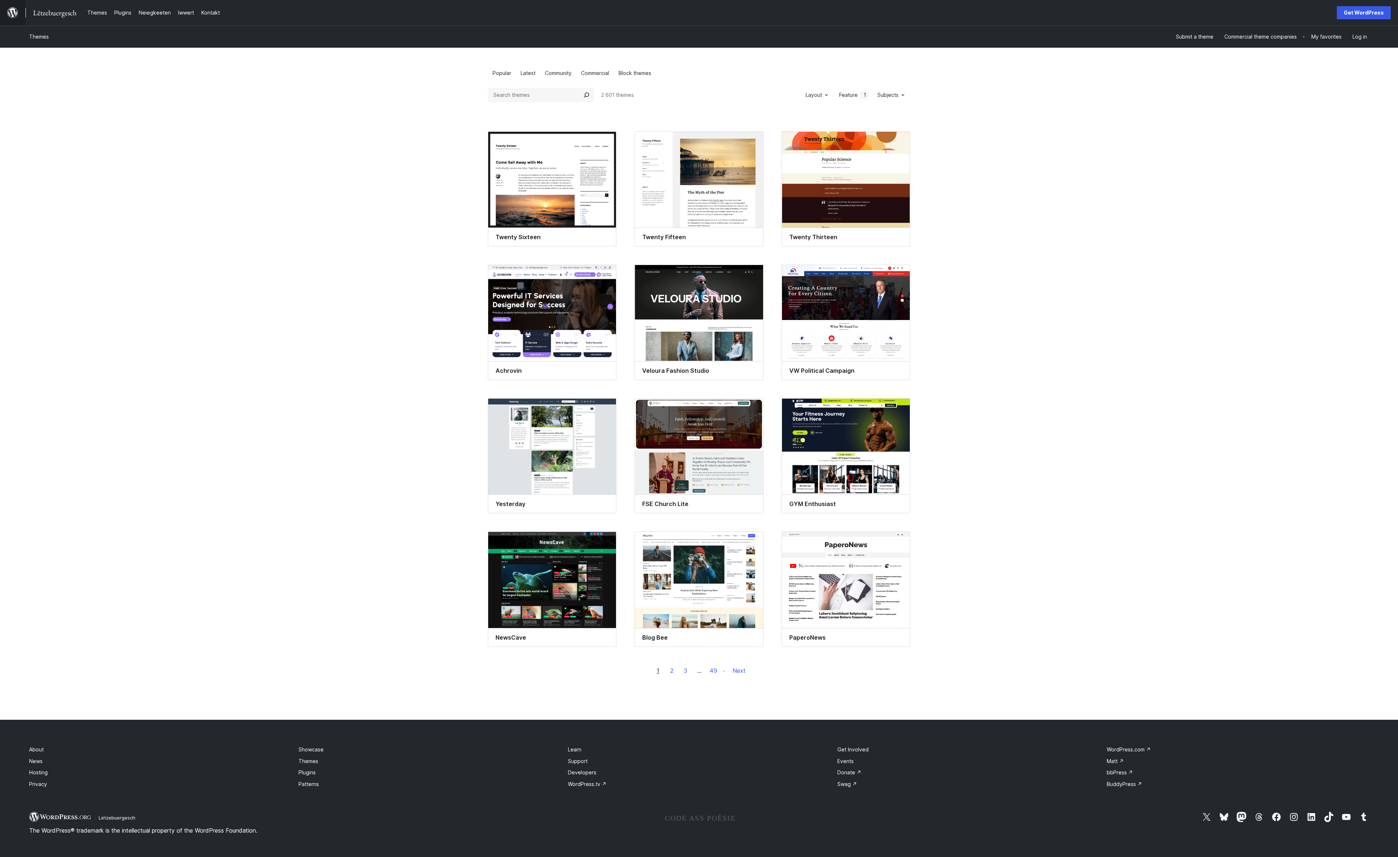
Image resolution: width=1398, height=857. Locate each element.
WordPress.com (1129, 749)
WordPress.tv (587, 784)
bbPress (1120, 772)
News (36, 761)
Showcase (311, 749)
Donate (849, 772)
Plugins (307, 772)
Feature (852, 95)
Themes (39, 36)
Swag (847, 784)
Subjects (888, 95)
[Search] (586, 95)
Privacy (38, 784)
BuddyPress (1124, 784)
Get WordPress (1364, 12)
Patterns (309, 784)
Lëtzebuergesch (117, 818)
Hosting (38, 772)
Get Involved (853, 749)
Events (845, 761)
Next (739, 670)
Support (578, 761)
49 (713, 670)
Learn (574, 749)
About (36, 749)
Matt (1115, 761)
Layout (814, 95)
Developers (582, 772)
